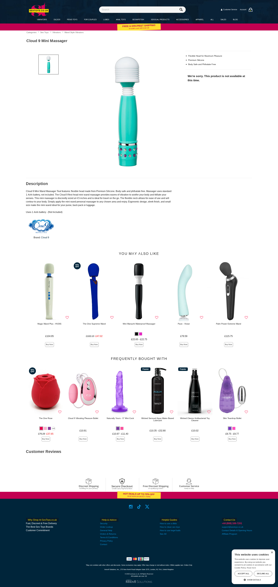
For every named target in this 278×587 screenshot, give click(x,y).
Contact (103, 544)
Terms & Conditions (109, 537)
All (212, 19)
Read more (251, 568)
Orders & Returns (108, 534)
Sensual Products (160, 19)
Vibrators (42, 19)
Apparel (200, 19)
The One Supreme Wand (94, 323)
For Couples (90, 19)
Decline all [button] (263, 574)
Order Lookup (106, 527)
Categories (31, 32)
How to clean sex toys (170, 527)
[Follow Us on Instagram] (131, 506)
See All (163, 534)
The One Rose (45, 418)
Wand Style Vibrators (74, 32)
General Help (106, 530)
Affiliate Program (229, 534)
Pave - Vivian (184, 323)
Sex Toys (44, 32)
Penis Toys (72, 19)
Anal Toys (121, 19)
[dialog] (253, 566)
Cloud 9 (45, 237)
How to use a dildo (168, 523)
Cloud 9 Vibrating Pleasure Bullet (83, 418)
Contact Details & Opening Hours (237, 530)
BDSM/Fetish (138, 19)
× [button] (272, 552)
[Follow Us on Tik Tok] (139, 506)
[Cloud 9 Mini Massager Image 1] (127, 112)
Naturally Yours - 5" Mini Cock (120, 418)
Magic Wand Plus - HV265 (49, 323)
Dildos (57, 19)
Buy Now (49, 344)
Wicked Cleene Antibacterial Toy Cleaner (195, 419)
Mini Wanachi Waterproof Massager (139, 323)
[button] (136, 334)
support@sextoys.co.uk (232, 527)
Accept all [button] (243, 574)
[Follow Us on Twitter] (147, 506)
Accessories (182, 19)
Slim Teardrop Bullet (232, 418)
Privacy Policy (106, 541)
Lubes (106, 19)
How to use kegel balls (170, 530)
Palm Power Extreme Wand (228, 323)
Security (103, 523)
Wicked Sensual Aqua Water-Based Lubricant (157, 419)
